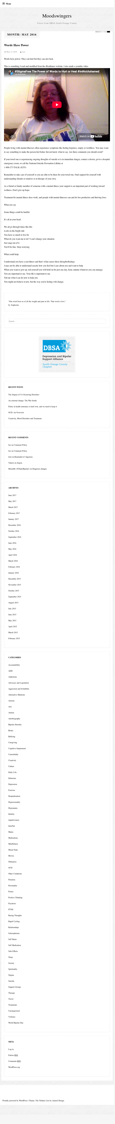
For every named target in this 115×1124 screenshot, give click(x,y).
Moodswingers (57, 15)
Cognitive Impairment (17, 748)
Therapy (11, 993)
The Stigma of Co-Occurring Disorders (23, 394)
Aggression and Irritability (18, 688)
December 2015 (14, 578)
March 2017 (13, 507)
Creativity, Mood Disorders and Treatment (25, 418)
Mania (10, 832)
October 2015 (13, 590)
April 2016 (12, 555)
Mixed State (13, 849)
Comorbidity (13, 754)
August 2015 (13, 602)
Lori (23, 51)
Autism (11, 712)
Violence (11, 1016)
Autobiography (14, 718)
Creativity (12, 760)
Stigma (11, 975)
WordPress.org (14, 1067)
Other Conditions (15, 873)
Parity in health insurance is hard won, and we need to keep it (32, 406)
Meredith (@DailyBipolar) (18, 468)
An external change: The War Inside (22, 400)
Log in (11, 1049)
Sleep (10, 957)
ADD (10, 670)
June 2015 (12, 614)
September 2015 (14, 596)
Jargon (19, 462)
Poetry (10, 891)
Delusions (12, 778)
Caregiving (12, 742)
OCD (10, 867)
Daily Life (12, 772)
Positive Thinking (15, 897)
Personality (12, 885)
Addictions (12, 676)
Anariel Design (58, 1100)
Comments (14, 1061)
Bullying (11, 736)
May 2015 (12, 620)
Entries (13, 1055)
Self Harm (12, 939)
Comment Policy (20, 445)
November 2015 (14, 584)
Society (11, 963)
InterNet (11, 826)
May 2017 (12, 501)
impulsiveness (13, 820)
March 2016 (13, 561)
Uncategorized (14, 1010)
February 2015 (14, 638)
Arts (10, 706)
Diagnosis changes (39, 468)
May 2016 (12, 549)
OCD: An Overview (16, 412)
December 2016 (14, 525)
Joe (9, 445)
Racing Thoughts (15, 915)
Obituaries (12, 861)
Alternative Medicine (16, 694)
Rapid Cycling (14, 921)
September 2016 (14, 537)
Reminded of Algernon (23, 456)
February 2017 (14, 513)
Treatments (12, 1004)
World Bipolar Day (15, 1022)
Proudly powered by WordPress (15, 1100)
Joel (9, 456)
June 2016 (12, 543)
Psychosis (12, 903)
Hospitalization (14, 796)
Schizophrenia (13, 933)
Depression (12, 784)
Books (10, 730)
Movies (11, 855)
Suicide (11, 981)
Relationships (13, 927)
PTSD (10, 909)
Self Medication (14, 945)
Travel (10, 999)
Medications (13, 837)
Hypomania (12, 808)
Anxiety (11, 700)
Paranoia (11, 879)
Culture (11, 766)
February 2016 (14, 566)
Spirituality (12, 969)
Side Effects (13, 951)
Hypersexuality (14, 802)
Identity (11, 814)
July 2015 (12, 608)
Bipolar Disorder (15, 724)
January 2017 (13, 519)
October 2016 (13, 531)
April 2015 (12, 626)
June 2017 (12, 495)
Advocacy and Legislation (18, 682)
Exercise (11, 790)
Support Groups (14, 987)
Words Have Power (16, 45)
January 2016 (13, 572)
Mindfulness (13, 843)
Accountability (14, 665)
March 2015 (13, 632)
